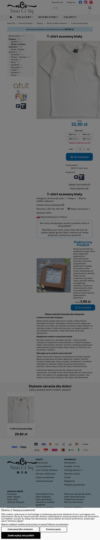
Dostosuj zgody (53, 529)
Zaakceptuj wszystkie (21, 535)
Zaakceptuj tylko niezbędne (20, 529)
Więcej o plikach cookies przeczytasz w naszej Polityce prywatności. (35, 524)
